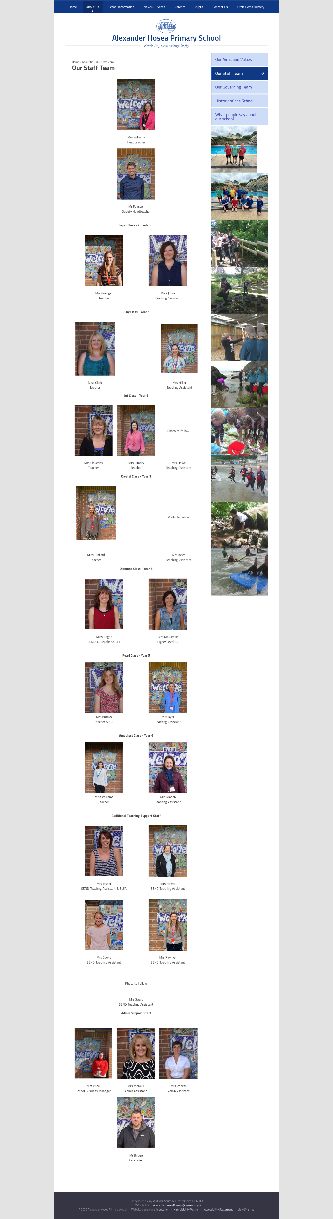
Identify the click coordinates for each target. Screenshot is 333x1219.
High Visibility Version (186, 1209)
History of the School (234, 101)
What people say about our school (236, 116)
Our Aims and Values (233, 59)
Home (75, 62)
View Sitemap (246, 1209)
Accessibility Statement (218, 1209)
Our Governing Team (233, 87)
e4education (161, 1209)
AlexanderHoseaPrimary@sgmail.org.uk (177, 1205)
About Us (87, 62)
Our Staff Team (229, 73)
